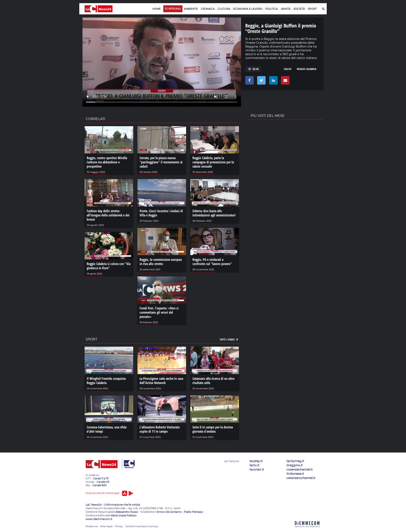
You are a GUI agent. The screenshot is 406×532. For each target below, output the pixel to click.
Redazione (92, 526)
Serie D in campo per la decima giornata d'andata (212, 429)
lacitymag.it (295, 461)
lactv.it (254, 465)
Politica (271, 8)
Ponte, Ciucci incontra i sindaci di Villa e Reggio (161, 213)
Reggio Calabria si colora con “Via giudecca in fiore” (108, 265)
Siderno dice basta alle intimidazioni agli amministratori (214, 213)
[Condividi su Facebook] (248, 81)
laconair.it (257, 469)
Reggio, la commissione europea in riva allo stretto (161, 261)
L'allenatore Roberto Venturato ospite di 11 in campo (160, 429)
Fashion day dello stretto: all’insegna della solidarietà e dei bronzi (108, 215)
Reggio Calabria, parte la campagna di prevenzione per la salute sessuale (213, 162)
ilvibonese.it (295, 474)
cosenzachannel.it (300, 469)
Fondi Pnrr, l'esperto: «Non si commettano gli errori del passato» (159, 312)
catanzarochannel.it (301, 478)
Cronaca (208, 8)
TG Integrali (173, 8)
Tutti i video (227, 339)
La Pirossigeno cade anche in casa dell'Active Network (161, 380)
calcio (287, 69)
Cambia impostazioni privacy (141, 526)
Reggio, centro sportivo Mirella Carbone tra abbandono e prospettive (107, 162)
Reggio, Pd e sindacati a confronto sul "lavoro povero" (212, 261)
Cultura (224, 8)
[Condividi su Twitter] (260, 81)
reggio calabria (306, 69)
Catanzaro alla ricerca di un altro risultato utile (213, 380)
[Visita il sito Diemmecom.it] (307, 529)
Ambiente (191, 8)
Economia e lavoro (247, 8)
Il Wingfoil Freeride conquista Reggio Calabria (106, 380)
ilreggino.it (295, 465)
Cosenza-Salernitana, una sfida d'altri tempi (106, 429)
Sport (312, 8)
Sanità (286, 8)
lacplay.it (256, 461)
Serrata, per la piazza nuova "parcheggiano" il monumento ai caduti (161, 162)
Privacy (119, 526)
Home (156, 8)
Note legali (106, 526)
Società (299, 8)
